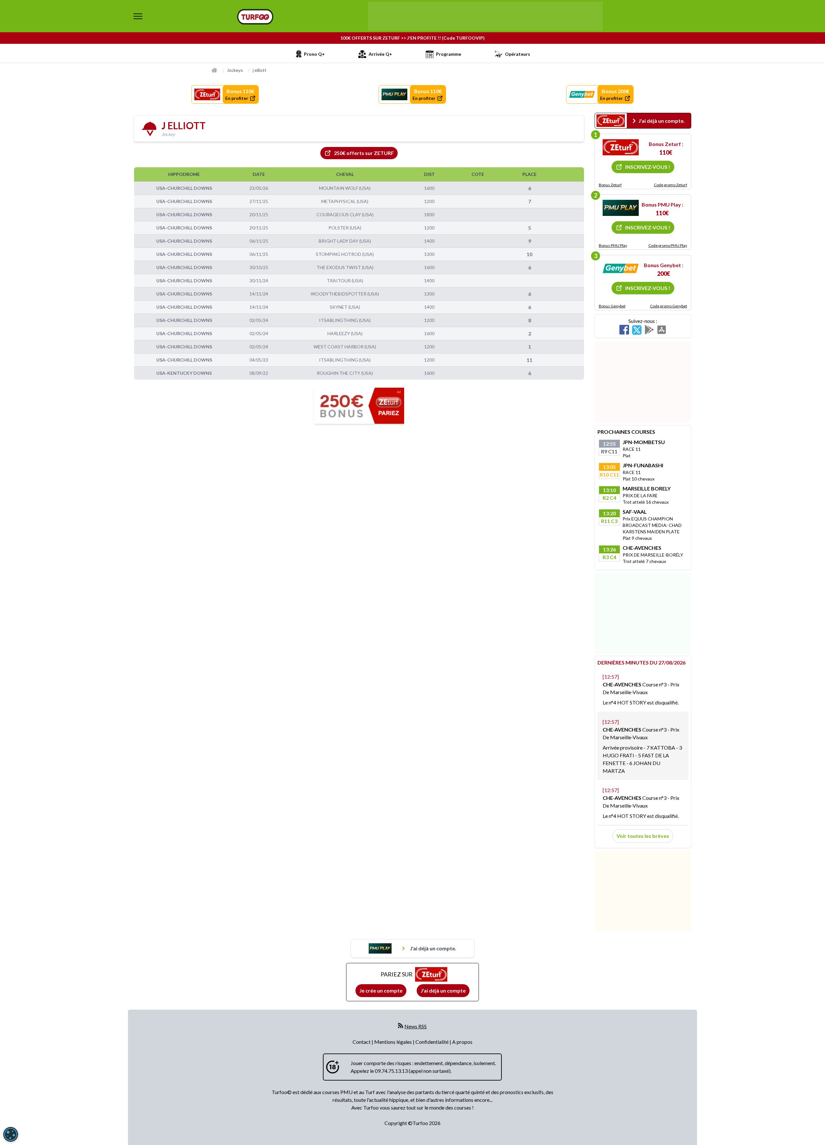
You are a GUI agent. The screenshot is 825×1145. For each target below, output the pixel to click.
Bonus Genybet (612, 306)
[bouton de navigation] (138, 16)
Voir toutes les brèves (642, 836)
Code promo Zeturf (670, 184)
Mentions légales (393, 1042)
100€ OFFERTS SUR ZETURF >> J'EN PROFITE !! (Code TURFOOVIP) (412, 38)
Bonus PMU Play (613, 245)
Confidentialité (432, 1042)
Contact (362, 1042)
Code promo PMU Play (667, 245)
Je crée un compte (381, 990)
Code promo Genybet (668, 306)
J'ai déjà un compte (443, 990)
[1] (621, 147)
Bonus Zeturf (610, 184)
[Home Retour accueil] (255, 16)
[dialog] (10, 1134)
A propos (462, 1042)
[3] (621, 268)
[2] (621, 208)
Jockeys (235, 70)
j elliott (260, 70)
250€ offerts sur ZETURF (364, 153)
